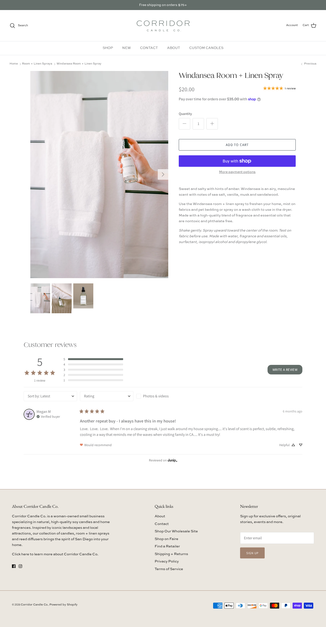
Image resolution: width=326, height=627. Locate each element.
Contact (162, 524)
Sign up (252, 553)
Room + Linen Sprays (37, 63)
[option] (99, 174)
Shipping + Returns (171, 554)
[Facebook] (14, 566)
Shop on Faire (166, 539)
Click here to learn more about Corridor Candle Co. (55, 554)
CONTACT (149, 48)
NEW (126, 48)
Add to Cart (237, 144)
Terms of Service (169, 569)
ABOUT (173, 48)
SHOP (108, 48)
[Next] (163, 174)
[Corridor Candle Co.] (163, 25)
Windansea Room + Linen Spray (79, 63)
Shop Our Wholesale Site (176, 531)
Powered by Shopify (63, 604)
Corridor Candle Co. (34, 604)
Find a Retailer (167, 546)
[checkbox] (163, 396)
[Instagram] (20, 566)
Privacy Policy (167, 561)
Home (14, 63)
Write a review (285, 369)
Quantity (185, 113)
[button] (93, 359)
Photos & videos (156, 396)
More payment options (237, 172)
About (160, 516)
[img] (48, 416)
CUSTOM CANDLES (206, 48)
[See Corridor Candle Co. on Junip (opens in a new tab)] (172, 460)
